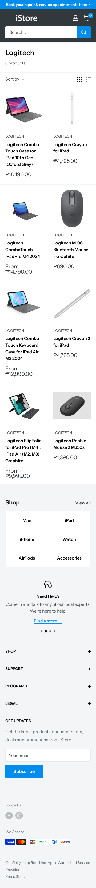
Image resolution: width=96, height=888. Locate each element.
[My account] (75, 18)
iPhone (27, 539)
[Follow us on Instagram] (19, 815)
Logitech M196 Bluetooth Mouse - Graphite (70, 249)
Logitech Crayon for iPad (70, 148)
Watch (69, 539)
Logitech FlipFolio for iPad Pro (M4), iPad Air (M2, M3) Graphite (23, 450)
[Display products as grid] (79, 79)
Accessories (69, 558)
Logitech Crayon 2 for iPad (71, 342)
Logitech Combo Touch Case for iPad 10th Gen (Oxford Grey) (22, 154)
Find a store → (48, 620)
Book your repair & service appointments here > (48, 4)
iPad (69, 520)
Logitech (14, 136)
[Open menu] (8, 18)
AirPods (27, 558)
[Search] (84, 32)
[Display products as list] (88, 79)
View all (83, 503)
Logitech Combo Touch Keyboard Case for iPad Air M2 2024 (22, 348)
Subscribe (24, 771)
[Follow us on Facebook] (9, 815)
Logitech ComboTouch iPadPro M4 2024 (22, 249)
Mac (27, 520)
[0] (86, 18)
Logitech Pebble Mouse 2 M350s (69, 444)
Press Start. (15, 876)
